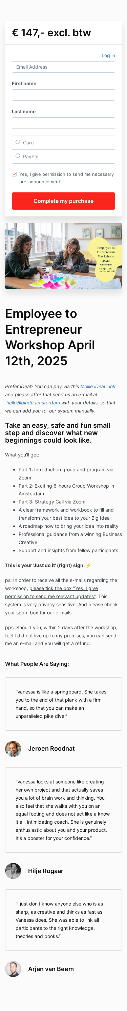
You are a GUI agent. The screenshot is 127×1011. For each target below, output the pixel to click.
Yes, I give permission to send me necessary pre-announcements (66, 177)
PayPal (30, 156)
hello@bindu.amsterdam (33, 402)
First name (24, 83)
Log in (108, 55)
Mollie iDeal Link (97, 386)
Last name (24, 111)
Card (28, 142)
